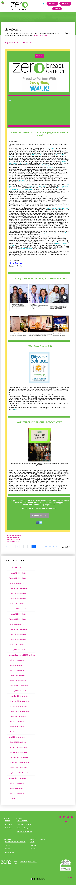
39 (21, 546)
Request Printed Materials (24, 831)
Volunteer (33, 849)
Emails (53, 4)
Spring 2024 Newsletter (17, 573)
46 (50, 546)
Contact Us (8, 828)
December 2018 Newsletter (19, 696)
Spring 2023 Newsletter (17, 593)
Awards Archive (9, 852)
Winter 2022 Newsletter (17, 619)
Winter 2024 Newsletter (17, 578)
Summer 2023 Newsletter (18, 588)
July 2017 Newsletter (13, 537)
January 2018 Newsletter (18, 752)
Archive (12, 798)
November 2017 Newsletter (19, 763)
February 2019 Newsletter (18, 686)
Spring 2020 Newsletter (17, 650)
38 (17, 546)
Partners (7, 821)
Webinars (7, 845)
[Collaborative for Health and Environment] (38, 879)
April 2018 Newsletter (17, 737)
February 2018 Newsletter (18, 747)
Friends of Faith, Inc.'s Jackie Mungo (22, 189)
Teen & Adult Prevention (24, 824)
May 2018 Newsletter (16, 732)
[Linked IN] (72, 816)
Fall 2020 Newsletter (16, 645)
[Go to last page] (56, 546)
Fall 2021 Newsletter (16, 624)
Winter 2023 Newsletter (17, 599)
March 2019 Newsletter (17, 681)
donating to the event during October (50, 233)
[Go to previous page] (9, 546)
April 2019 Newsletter (17, 675)
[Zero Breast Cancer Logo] (9, 862)
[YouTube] (66, 821)
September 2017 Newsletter (18, 42)
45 (46, 546)
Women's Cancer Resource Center (37, 186)
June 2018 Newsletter (17, 727)
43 (38, 546)
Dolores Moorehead (62, 188)
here (15, 409)
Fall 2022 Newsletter (16, 604)
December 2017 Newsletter (19, 757)
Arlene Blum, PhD (37, 154)
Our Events (7, 839)
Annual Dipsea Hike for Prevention (15, 841)
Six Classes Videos (50, 148)
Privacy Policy (32, 861)
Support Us (33, 839)
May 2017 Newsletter (13, 541)
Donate (66, 4)
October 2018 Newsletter (18, 706)
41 (29, 546)
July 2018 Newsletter (16, 722)
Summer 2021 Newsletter (18, 629)
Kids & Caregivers (22, 821)
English (56, 8)
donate (42, 839)
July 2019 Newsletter (16, 660)
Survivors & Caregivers (24, 828)
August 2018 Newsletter (18, 716)
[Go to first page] (6, 546)
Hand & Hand (50, 167)
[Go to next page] (53, 546)
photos (66, 233)
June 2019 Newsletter (17, 665)
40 (25, 546)
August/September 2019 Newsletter (22, 655)
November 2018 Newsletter (19, 701)
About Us (7, 818)
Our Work (19, 818)
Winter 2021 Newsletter (17, 640)
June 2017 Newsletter (13, 539)
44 (42, 546)
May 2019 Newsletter (16, 670)
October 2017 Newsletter (18, 768)
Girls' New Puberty (44, 164)
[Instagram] (68, 816)
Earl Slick (22, 180)
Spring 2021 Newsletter (17, 634)
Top (71, 877)
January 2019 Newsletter (18, 691)
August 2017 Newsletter (14, 535)
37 (13, 546)
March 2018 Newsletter (17, 742)
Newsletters (8, 824)
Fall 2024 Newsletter (16, 568)
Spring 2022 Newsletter (17, 614)
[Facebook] (59, 816)
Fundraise (33, 845)
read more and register (26, 248)
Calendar (7, 849)
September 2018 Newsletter (19, 711)
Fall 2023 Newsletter (16, 583)
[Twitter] (63, 816)
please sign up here (40, 35)
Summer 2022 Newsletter (18, 609)
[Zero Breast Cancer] (19, 6)
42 (33, 546)
